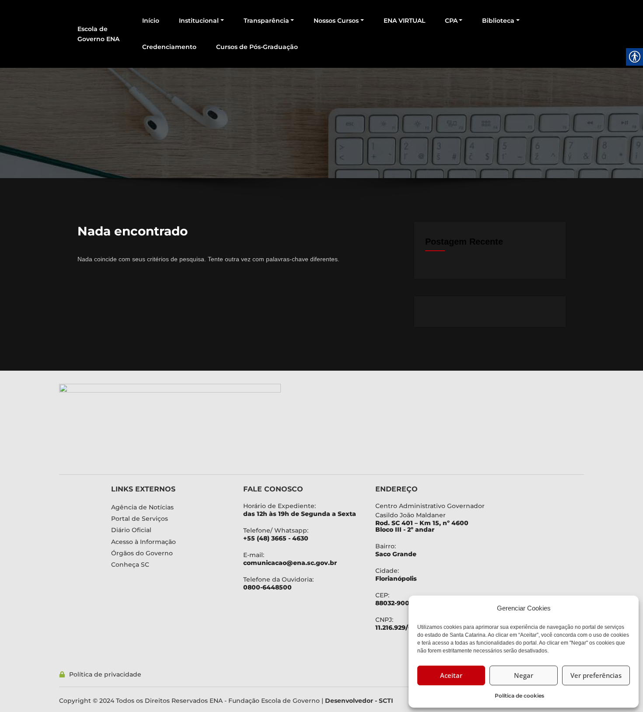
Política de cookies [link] (519, 695)
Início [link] (150, 21)
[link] (229, 425)
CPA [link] (451, 21)
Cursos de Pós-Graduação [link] (257, 47)
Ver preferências (596, 675)
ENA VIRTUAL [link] (404, 21)
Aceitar (451, 675)
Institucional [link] (199, 21)
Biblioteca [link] (498, 21)
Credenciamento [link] (169, 47)
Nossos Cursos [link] (336, 21)
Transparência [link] (266, 21)
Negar (523, 675)
